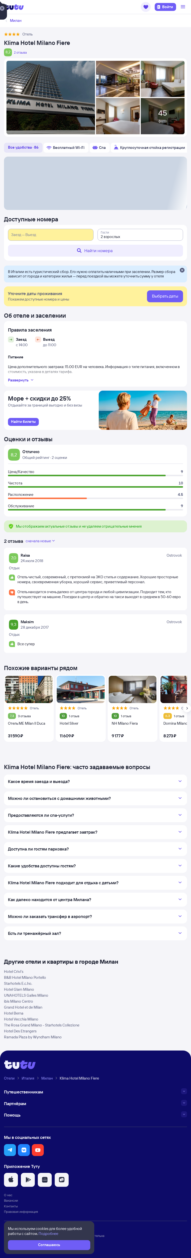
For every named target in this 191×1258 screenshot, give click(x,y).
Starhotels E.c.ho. (18, 983)
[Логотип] (14, 6)
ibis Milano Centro (18, 1001)
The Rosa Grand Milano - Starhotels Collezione (41, 1025)
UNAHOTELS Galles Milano (26, 995)
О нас (8, 1195)
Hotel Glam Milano (19, 989)
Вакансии (11, 1200)
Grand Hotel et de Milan (23, 1007)
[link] (23, 422)
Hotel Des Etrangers (20, 1031)
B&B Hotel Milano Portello (25, 977)
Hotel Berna (13, 1013)
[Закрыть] (182, 270)
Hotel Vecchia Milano (21, 1019)
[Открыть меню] (183, 7)
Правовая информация (21, 1212)
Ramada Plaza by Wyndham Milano (33, 1037)
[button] (146, 7)
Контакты (11, 1206)
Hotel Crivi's (13, 971)
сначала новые (38, 541)
